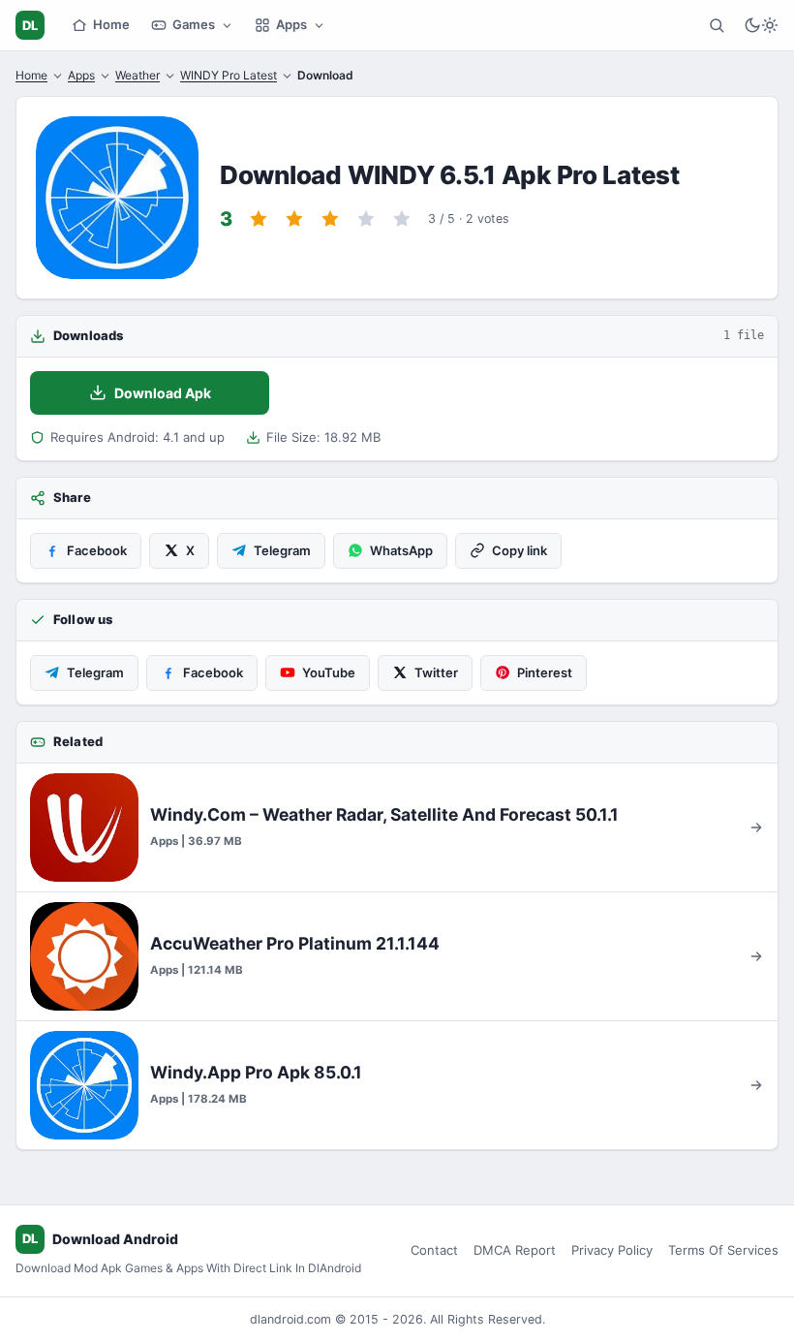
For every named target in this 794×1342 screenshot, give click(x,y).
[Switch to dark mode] (761, 25)
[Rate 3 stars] (330, 219)
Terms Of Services (723, 1250)
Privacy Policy (612, 1250)
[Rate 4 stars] (366, 219)
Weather (137, 75)
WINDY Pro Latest (228, 75)
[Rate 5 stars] (401, 219)
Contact (434, 1250)
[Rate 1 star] (258, 219)
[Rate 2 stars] (294, 219)
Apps (291, 24)
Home (111, 24)
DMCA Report (514, 1250)
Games (193, 24)
